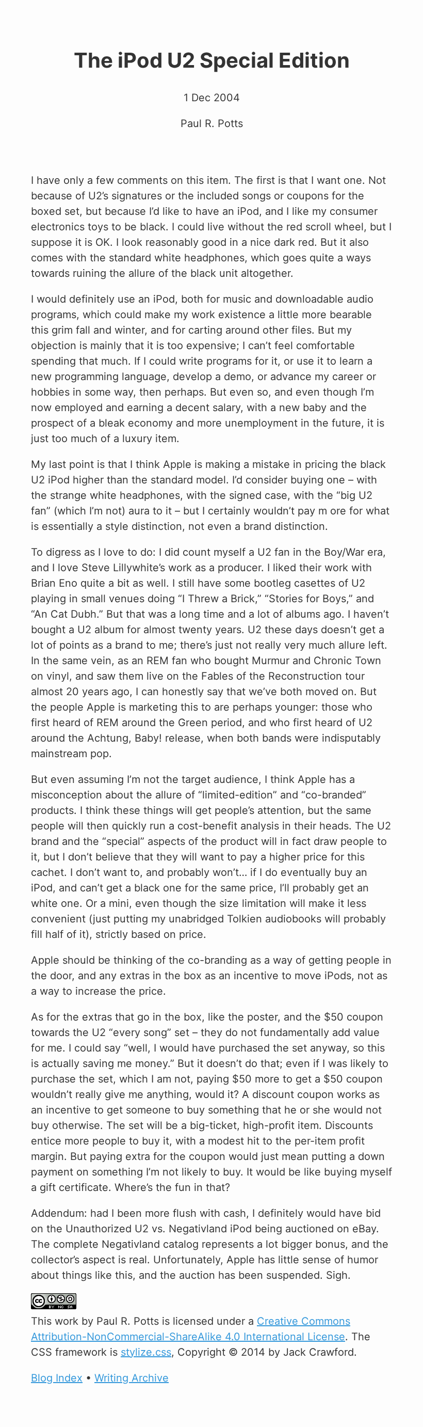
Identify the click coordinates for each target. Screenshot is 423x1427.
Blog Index (57, 1378)
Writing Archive (131, 1378)
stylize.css (146, 1352)
